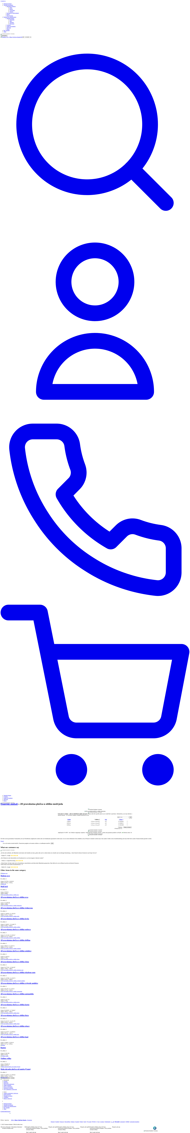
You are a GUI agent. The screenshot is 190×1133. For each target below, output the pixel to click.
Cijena (120, 819)
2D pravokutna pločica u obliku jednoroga (17, 908)
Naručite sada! (4, 1077)
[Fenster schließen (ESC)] (155, 1129)
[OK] (52, 843)
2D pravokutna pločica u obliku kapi (14, 1037)
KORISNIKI (4, 1111)
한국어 (94, 1121)
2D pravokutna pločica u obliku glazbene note (18, 972)
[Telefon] (95, 604)
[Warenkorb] (95, 793)
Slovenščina (67, 1121)
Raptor (3, 1048)
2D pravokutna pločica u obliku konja (15, 1005)
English (57, 1121)
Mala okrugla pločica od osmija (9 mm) (16, 1069)
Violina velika (6, 1058)
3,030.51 (121, 823)
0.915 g (68, 823)
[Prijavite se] (95, 415)
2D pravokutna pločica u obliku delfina (15, 940)
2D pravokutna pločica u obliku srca (14, 897)
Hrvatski (117, 1121)
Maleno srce (5, 876)
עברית (98, 1121)
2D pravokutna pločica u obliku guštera (16, 929)
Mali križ (4, 886)
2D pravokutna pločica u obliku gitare (15, 1026)
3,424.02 (121, 821)
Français (62, 1121)
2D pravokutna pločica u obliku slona (15, 962)
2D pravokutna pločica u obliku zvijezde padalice (19, 983)
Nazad (2, 841)
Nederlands (107, 1121)
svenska (102, 1121)
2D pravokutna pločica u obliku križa (15, 919)
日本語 (127, 1121)
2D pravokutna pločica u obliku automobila (17, 994)
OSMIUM (3, 1)
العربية (112, 1121)
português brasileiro (134, 1121)
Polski (81, 1121)
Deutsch (53, 1121)
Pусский (89, 1121)
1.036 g (68, 821)
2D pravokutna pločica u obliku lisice (15, 1015)
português (122, 1121)
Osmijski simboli (9, 804)
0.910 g (68, 825)
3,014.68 (121, 825)
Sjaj (106, 819)
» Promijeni (21, 1120)
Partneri (8, 1111)
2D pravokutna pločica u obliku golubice (16, 951)
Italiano (73, 1121)
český (85, 1121)
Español (77, 1121)
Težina (69, 819)
